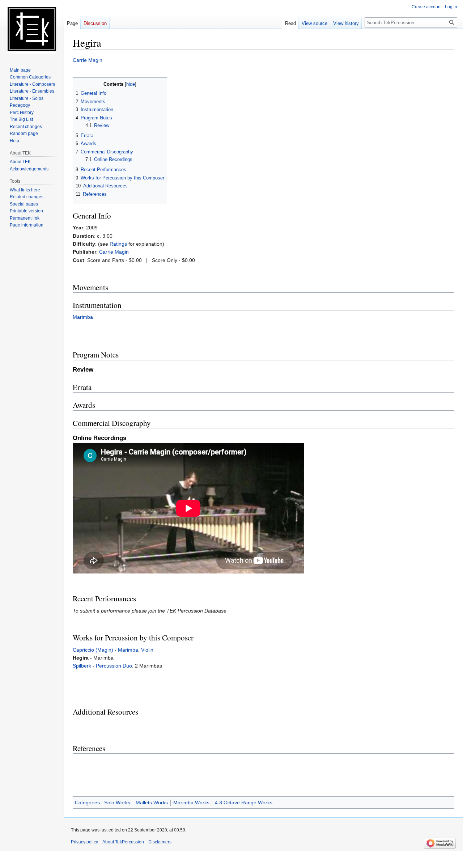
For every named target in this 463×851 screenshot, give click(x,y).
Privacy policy (84, 841)
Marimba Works (191, 802)
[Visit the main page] (32, 29)
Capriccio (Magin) (93, 650)
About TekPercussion (123, 841)
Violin (147, 650)
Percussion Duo (114, 666)
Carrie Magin (87, 60)
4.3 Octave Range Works (243, 802)
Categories (87, 802)
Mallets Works (152, 802)
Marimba (83, 317)
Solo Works (117, 802)
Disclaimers (159, 841)
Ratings (118, 244)
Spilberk (82, 666)
